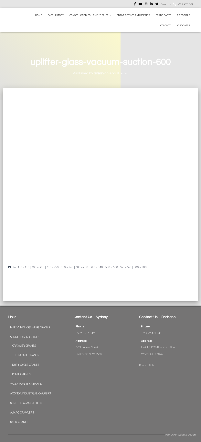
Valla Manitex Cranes (26, 384)
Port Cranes (21, 374)
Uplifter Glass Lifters (26, 403)
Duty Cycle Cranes (25, 365)
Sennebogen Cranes (24, 337)
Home (38, 15)
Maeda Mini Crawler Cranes (30, 327)
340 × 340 (96, 267)
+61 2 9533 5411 (185, 4)
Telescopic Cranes (25, 355)
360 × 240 (67, 267)
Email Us (166, 4)
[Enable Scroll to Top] (193, 434)
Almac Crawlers (22, 412)
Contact (165, 25)
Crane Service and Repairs (133, 15)
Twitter (156, 4)
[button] (110, 15)
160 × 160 (126, 267)
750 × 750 (53, 267)
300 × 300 (37, 267)
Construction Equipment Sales (89, 15)
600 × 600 (111, 267)
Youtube (140, 4)
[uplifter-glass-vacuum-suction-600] (86, 180)
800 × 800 (140, 267)
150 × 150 (23, 267)
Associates (183, 25)
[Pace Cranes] (15, 20)
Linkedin (151, 4)
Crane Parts (163, 15)
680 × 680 (82, 267)
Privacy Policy (147, 365)
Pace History (56, 15)
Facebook (135, 4)
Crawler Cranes (24, 345)
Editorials (183, 15)
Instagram (146, 4)
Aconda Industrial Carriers (30, 393)
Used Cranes (19, 422)
